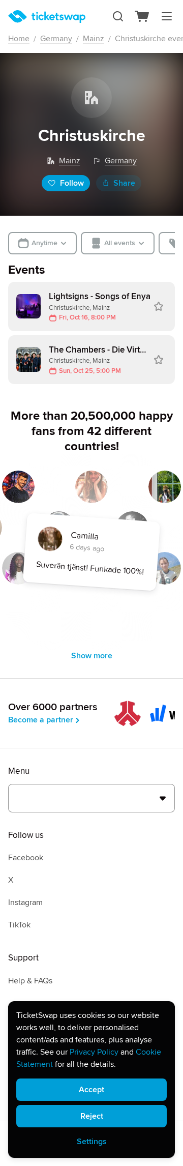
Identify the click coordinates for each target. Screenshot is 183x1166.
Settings (92, 1141)
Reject (91, 1116)
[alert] (91, 1079)
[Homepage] (46, 16)
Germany (56, 39)
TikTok (19, 925)
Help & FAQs (30, 981)
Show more (91, 656)
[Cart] (142, 16)
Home (18, 39)
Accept (91, 1090)
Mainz (93, 39)
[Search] (118, 16)
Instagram (25, 902)
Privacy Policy (94, 1052)
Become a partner (40, 720)
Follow (72, 183)
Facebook (25, 858)
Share (124, 183)
